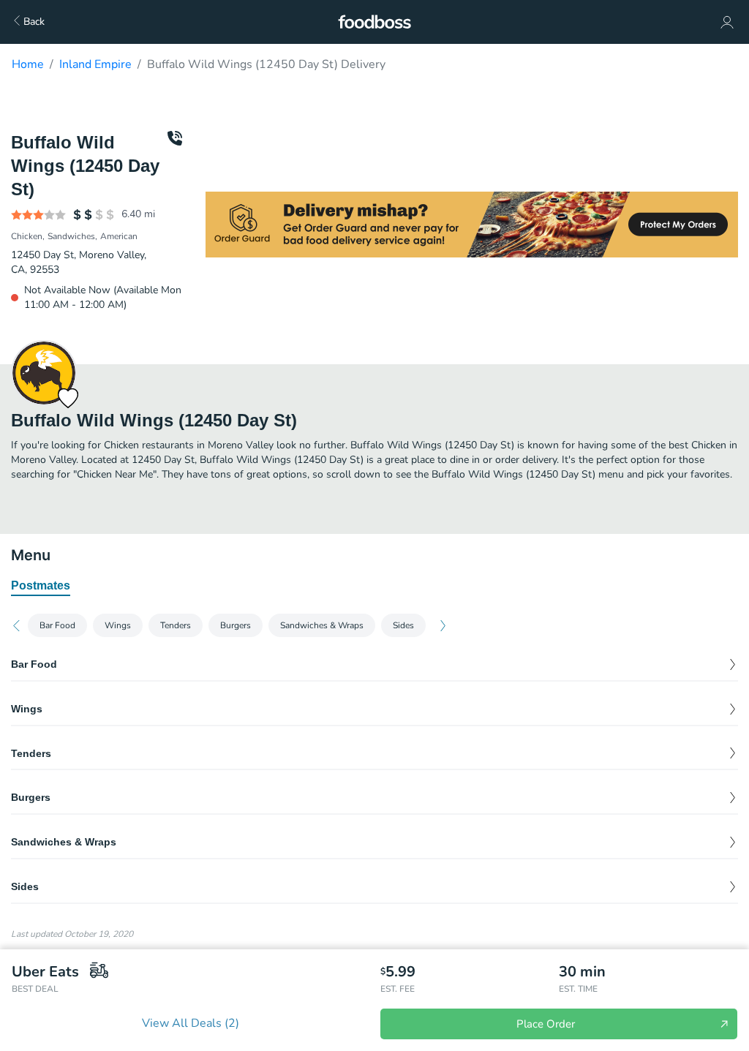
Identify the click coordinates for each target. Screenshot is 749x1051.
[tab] (40, 586)
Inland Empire (95, 64)
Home (28, 64)
